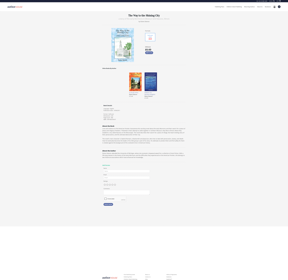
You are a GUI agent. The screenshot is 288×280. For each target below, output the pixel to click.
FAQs (146, 279)
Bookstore (268, 7)
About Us (259, 7)
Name (105, 168)
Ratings (106, 181)
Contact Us (148, 277)
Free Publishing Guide (129, 274)
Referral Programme (171, 274)
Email (105, 175)
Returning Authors (249, 7)
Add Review (106, 165)
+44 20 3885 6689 (263, 1)
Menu (279, 6)
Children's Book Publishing (234, 7)
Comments (107, 188)
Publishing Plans (219, 7)
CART (277, 1)
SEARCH (271, 1)
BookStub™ (169, 279)
